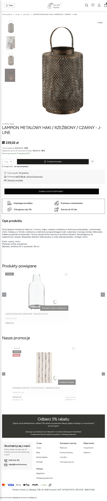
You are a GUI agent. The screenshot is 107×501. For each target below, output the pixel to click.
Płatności (63, 448)
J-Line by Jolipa (8, 124)
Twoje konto (89, 448)
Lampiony (26, 14)
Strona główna (7, 14)
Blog (38, 452)
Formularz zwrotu (67, 462)
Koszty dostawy (66, 452)
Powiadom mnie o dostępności (54, 308)
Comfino (63, 457)
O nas (38, 448)
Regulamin (40, 473)
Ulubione (87, 452)
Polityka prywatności (44, 478)
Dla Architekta (41, 457)
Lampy (17, 14)
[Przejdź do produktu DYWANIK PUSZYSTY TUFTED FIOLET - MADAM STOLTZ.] (44, 366)
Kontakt (39, 462)
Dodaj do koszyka (54, 161)
